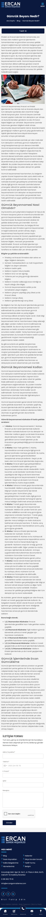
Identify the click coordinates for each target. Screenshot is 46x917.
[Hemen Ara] (23, 909)
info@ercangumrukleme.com (13, 883)
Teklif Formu (30, 863)
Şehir (4, 781)
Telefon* (6, 762)
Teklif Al (23, 31)
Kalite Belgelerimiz (10, 863)
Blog (18, 21)
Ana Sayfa (11, 21)
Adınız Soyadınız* (9, 752)
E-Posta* (6, 771)
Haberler (28, 856)
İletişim (28, 866)
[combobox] (5, 766)
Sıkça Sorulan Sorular (33, 859)
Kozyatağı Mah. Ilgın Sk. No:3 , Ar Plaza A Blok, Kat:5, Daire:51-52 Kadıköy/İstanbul (22, 873)
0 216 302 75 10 (7, 879)
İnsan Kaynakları (10, 859)
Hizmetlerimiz (8, 866)
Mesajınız (6, 790)
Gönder (9, 822)
